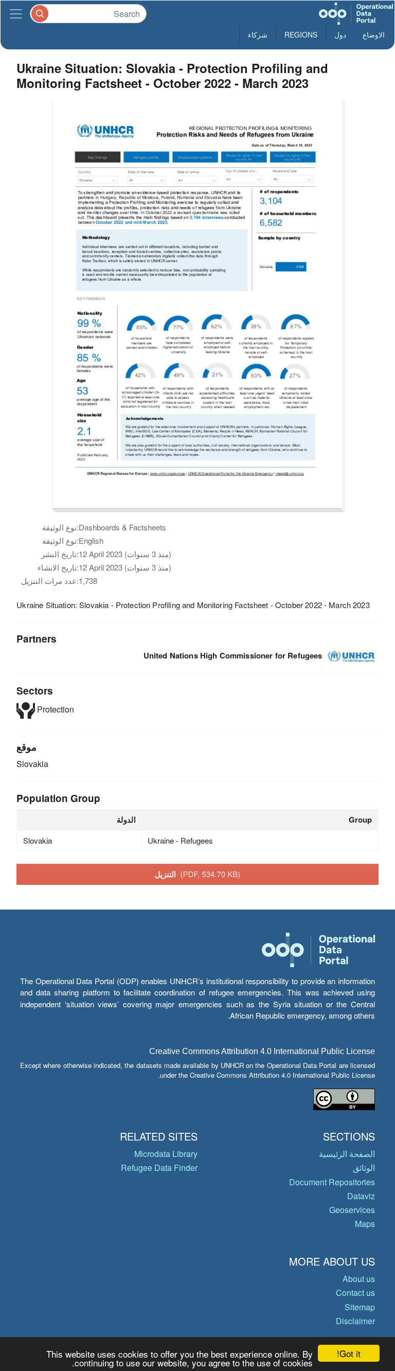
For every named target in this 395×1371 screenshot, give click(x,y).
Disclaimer (355, 1321)
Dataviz (361, 1196)
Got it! (349, 1353)
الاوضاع (374, 34)
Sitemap (360, 1307)
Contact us (355, 1292)
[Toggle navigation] (16, 13)
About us (359, 1279)
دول (340, 34)
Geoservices (352, 1210)
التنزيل (198, 874)
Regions (300, 34)
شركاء (257, 34)
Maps (365, 1224)
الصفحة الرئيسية (347, 1154)
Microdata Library (166, 1154)
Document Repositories (332, 1182)
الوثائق (364, 1167)
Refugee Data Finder (159, 1167)
